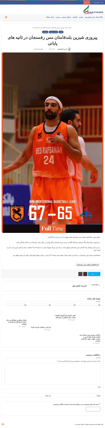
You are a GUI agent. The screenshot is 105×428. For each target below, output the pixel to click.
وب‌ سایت (48, 395)
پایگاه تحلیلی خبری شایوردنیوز (94, 17)
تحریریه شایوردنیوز (62, 49)
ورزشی (58, 17)
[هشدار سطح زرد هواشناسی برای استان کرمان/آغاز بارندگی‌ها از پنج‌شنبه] (15, 311)
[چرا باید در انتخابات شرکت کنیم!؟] (40, 314)
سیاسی (81, 17)
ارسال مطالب (50, 17)
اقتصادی (74, 17)
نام (99, 387)
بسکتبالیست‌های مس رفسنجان (87, 265)
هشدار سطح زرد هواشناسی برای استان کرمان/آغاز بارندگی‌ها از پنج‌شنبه (16, 322)
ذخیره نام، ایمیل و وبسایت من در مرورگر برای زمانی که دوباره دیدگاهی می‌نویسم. (76, 404)
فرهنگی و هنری (66, 17)
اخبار (66, 27)
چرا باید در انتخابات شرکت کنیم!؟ (41, 327)
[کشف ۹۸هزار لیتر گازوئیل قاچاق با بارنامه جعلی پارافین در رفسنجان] (65, 309)
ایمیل (98, 395)
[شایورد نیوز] (93, 9)
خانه (70, 27)
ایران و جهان (53, 32)
